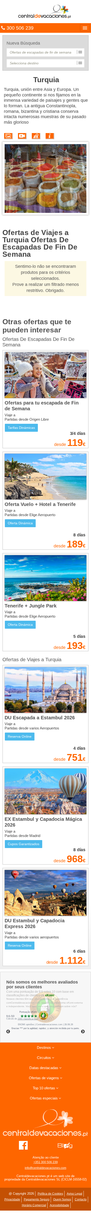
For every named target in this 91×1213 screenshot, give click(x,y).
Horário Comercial (34, 1205)
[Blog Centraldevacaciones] (67, 1145)
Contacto (81, 1199)
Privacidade (12, 1199)
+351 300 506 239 (45, 1162)
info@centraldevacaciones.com (45, 1168)
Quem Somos (62, 1199)
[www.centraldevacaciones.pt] (45, 11)
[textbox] (45, 52)
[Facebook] (23, 1145)
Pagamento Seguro (37, 1199)
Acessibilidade (59, 1205)
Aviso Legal (74, 1193)
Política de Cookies (50, 1193)
